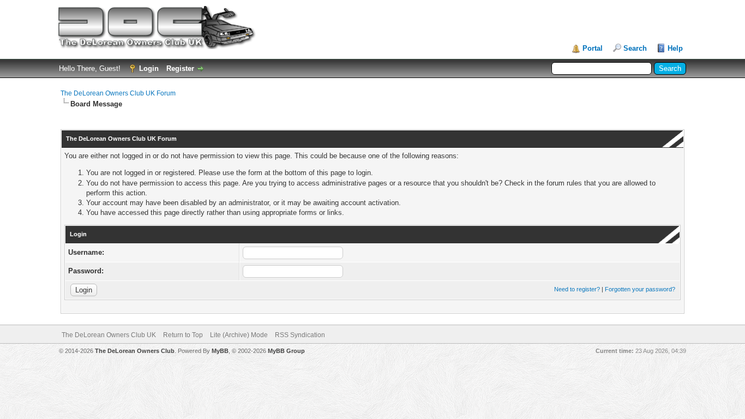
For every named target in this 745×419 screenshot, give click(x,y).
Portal (592, 48)
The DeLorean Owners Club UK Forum (118, 93)
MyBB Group (286, 351)
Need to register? (577, 289)
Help (675, 48)
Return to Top (183, 335)
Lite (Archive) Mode (239, 335)
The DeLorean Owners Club (135, 351)
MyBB (220, 351)
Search (635, 48)
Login (149, 68)
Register (180, 68)
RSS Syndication (300, 335)
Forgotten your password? (640, 289)
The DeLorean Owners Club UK (109, 335)
